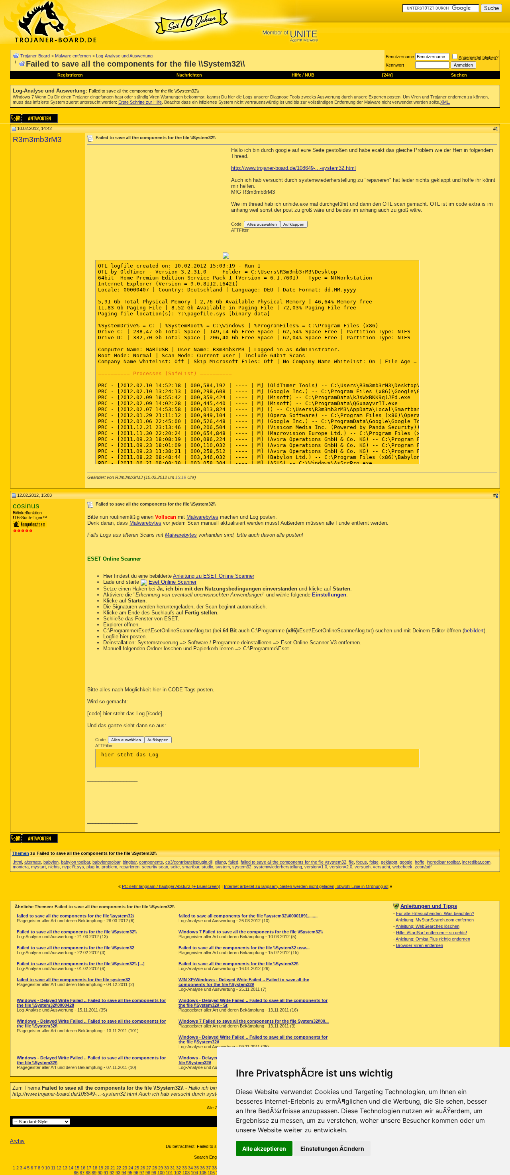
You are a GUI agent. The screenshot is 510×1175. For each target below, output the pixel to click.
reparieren (129, 866)
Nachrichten (189, 75)
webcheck (402, 866)
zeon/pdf (423, 866)
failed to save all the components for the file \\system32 (293, 862)
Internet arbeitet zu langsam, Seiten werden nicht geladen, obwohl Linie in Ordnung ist (306, 886)
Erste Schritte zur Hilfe (140, 102)
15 (77, 1167)
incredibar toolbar (443, 862)
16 (82, 1167)
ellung (220, 862)
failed (233, 862)
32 (178, 1167)
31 (172, 1167)
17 (88, 1167)
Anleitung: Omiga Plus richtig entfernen (433, 939)
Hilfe (296, 75)
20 (106, 1167)
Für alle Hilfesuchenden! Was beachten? (435, 913)
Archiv (17, 1141)
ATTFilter (240, 230)
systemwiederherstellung (278, 866)
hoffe (419, 862)
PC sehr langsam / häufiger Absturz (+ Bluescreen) (171, 886)
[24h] (387, 75)
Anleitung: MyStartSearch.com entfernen (435, 919)
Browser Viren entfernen (419, 945)
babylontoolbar (106, 862)
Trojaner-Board (35, 55)
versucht (381, 866)
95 (130, 1172)
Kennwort (395, 65)
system (223, 866)
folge (374, 862)
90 (100, 1172)
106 (211, 1172)
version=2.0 (341, 866)
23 (124, 1167)
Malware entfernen (73, 55)
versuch (363, 866)
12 (59, 1167)
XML (444, 102)
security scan (155, 866)
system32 (241, 866)
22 (118, 1167)
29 (160, 1167)
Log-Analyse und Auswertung (124, 55)
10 (47, 1167)
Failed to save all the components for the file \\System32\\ (144, 91)
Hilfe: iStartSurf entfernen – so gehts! (431, 932)
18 (94, 1167)
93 (118, 1172)
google (406, 862)
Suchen (459, 75)
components (151, 862)
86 (76, 1172)
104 (194, 1172)
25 (136, 1167)
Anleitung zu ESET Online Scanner (213, 576)
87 (82, 1172)
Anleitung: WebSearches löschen (427, 926)
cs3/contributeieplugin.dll (188, 862)
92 (112, 1172)
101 (169, 1172)
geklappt (389, 862)
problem (109, 866)
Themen (20, 853)
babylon (51, 862)
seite (175, 866)
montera (21, 866)
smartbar (190, 866)
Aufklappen (293, 224)
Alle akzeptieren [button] (264, 1148)
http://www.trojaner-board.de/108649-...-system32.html (293, 168)
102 (177, 1172)
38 (214, 1167)
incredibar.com (476, 862)
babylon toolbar (75, 862)
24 (130, 1167)
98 (147, 1172)
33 (184, 1167)
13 (65, 1167)
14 (71, 1167)
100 (161, 1172)
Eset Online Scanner (172, 582)
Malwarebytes (202, 517)
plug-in (92, 866)
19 (100, 1167)
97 (141, 1172)
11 (53, 1167)
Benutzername (400, 56)
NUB (309, 75)
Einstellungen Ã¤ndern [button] (332, 1148)
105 (202, 1172)
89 (94, 1172)
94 (124, 1172)
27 (148, 1167)
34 (190, 1167)
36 (202, 1167)
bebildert (474, 631)
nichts (54, 866)
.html (17, 862)
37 (208, 1167)
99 (153, 1172)
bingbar (130, 862)
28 (154, 1167)
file (351, 862)
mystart (38, 866)
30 (166, 1167)
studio (207, 866)
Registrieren (70, 75)
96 (135, 1172)
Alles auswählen (262, 224)
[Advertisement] (154, 203)
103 (186, 1172)
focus (361, 862)
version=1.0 (315, 866)
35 (196, 1167)
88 (88, 1172)
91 (106, 1172)
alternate (32, 862)
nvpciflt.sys (73, 866)
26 (142, 1167)
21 (112, 1167)
